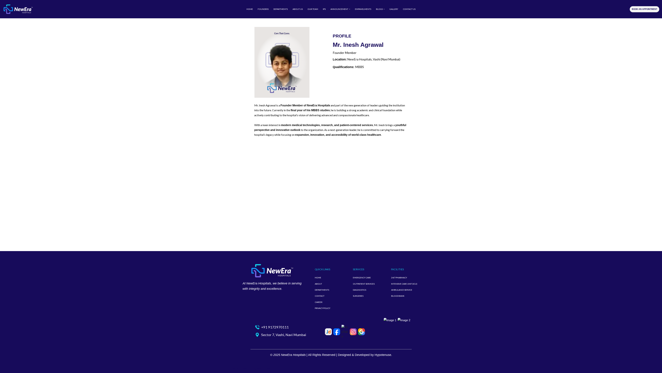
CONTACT (319, 296)
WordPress (263, 368)
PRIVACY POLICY (322, 308)
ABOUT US (298, 9)
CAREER (318, 302)
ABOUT (318, 284)
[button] (349, 9)
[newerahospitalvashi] (18, 9)
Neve (236, 368)
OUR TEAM (313, 9)
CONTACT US (409, 9)
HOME (250, 9)
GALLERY (393, 9)
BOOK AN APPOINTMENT (644, 9)
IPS (324, 9)
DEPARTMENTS (280, 9)
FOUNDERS (263, 9)
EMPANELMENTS (363, 9)
